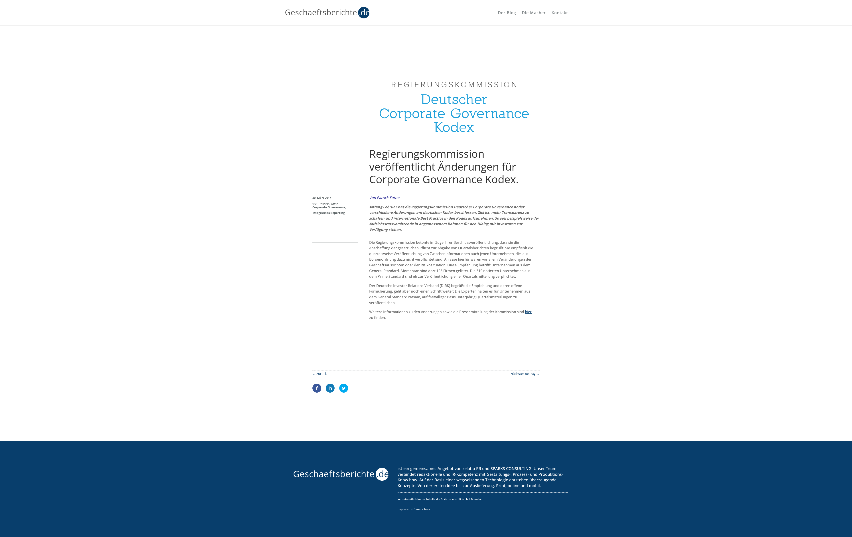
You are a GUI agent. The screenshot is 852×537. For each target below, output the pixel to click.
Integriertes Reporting (328, 213)
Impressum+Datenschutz (414, 509)
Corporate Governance (328, 207)
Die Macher (534, 13)
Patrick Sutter (328, 204)
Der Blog (507, 13)
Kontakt (560, 13)
